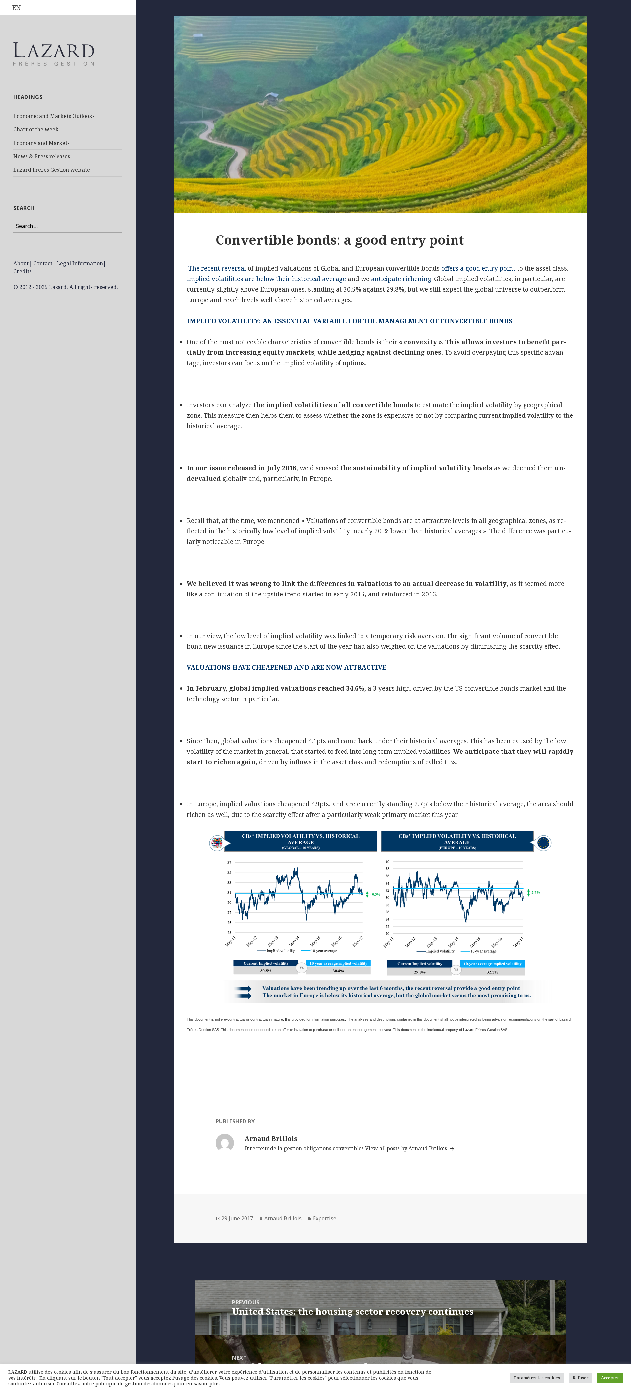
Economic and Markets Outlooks (54, 116)
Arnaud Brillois (283, 1218)
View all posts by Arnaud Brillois (406, 1148)
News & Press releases (41, 156)
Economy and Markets (41, 142)
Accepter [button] (610, 1377)
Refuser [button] (580, 1377)
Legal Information (80, 263)
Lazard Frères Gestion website (51, 169)
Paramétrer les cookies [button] (537, 1377)
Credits (22, 271)
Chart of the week (35, 129)
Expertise (324, 1218)
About (21, 263)
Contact (42, 263)
